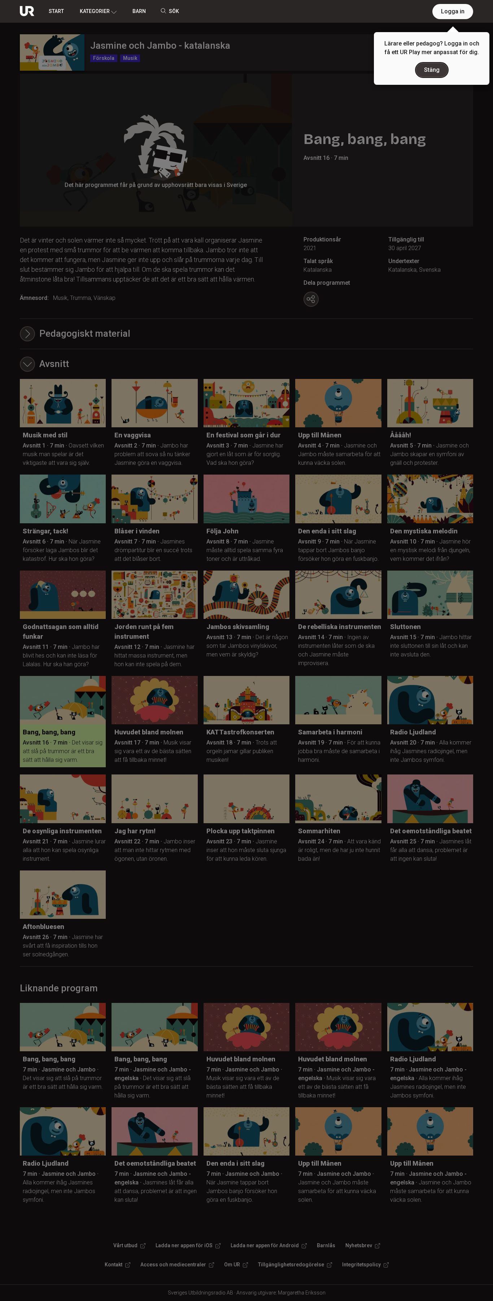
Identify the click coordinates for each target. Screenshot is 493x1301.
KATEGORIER (95, 11)
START (56, 11)
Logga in (452, 11)
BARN (139, 11)
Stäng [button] (432, 69)
